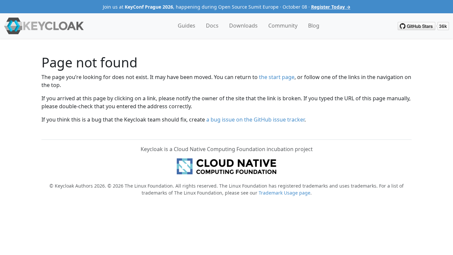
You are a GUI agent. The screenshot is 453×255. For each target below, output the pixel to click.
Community (282, 25)
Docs (212, 25)
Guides (186, 25)
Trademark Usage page (284, 193)
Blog (313, 25)
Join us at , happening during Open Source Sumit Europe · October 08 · (227, 7)
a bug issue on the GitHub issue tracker (255, 119)
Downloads (243, 25)
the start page (276, 77)
